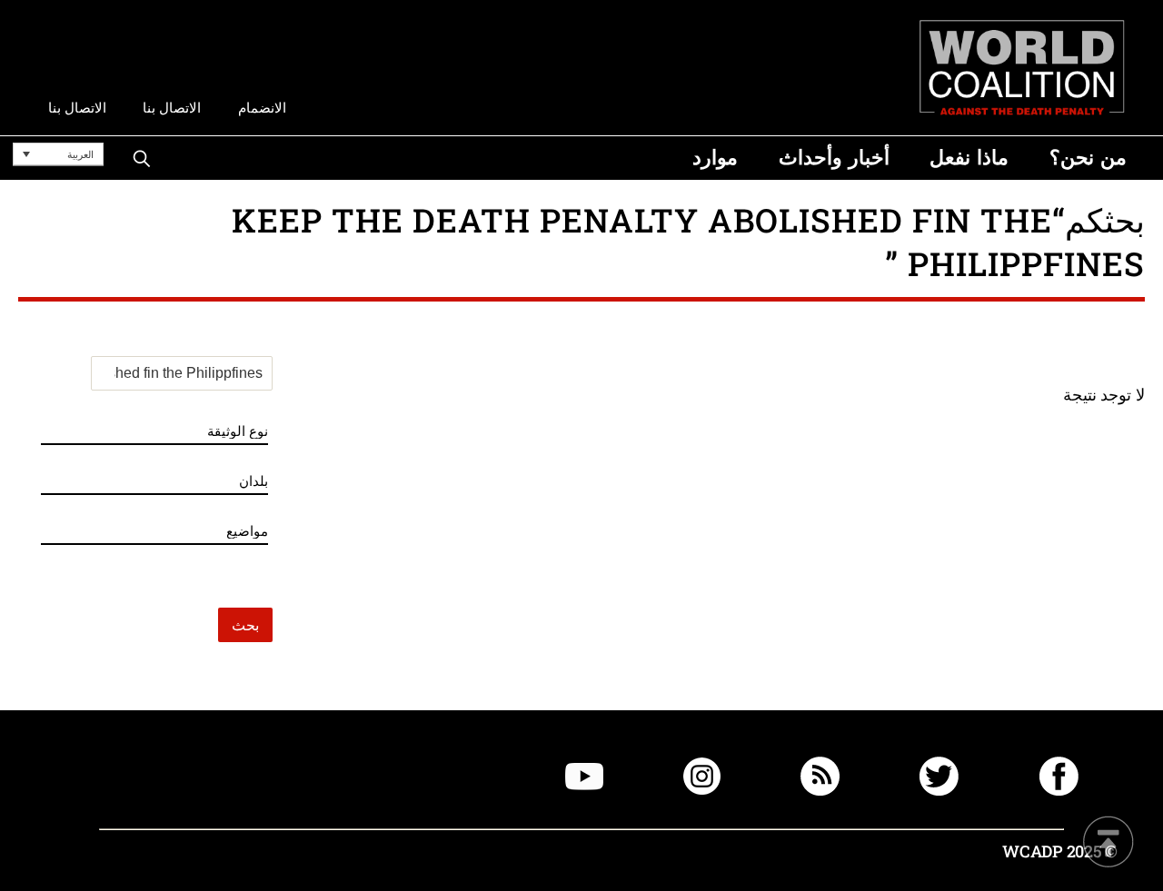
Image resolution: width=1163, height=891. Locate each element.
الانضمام (262, 107)
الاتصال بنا (172, 107)
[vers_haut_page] (1108, 843)
